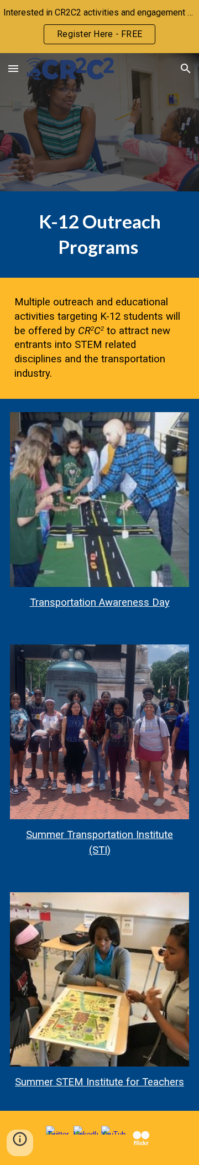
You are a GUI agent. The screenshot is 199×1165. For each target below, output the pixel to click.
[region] (99, 26)
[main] (99, 234)
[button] (13, 68)
